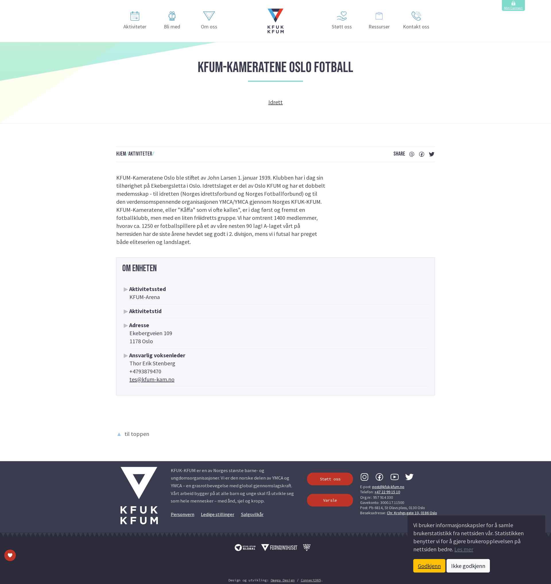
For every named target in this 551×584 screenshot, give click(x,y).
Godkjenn (429, 565)
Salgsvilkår (252, 514)
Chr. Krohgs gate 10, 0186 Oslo (412, 512)
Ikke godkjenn (468, 565)
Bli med (172, 26)
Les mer (463, 549)
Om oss (209, 26)
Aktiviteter (134, 26)
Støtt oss (342, 26)
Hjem (121, 153)
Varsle (330, 500)
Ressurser (379, 26)
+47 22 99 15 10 (387, 491)
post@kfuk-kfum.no (388, 486)
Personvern (182, 514)
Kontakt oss (416, 26)
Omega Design (283, 580)
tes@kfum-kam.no (151, 379)
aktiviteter (140, 153)
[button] (275, 21)
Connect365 (311, 580)
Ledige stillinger (217, 514)
